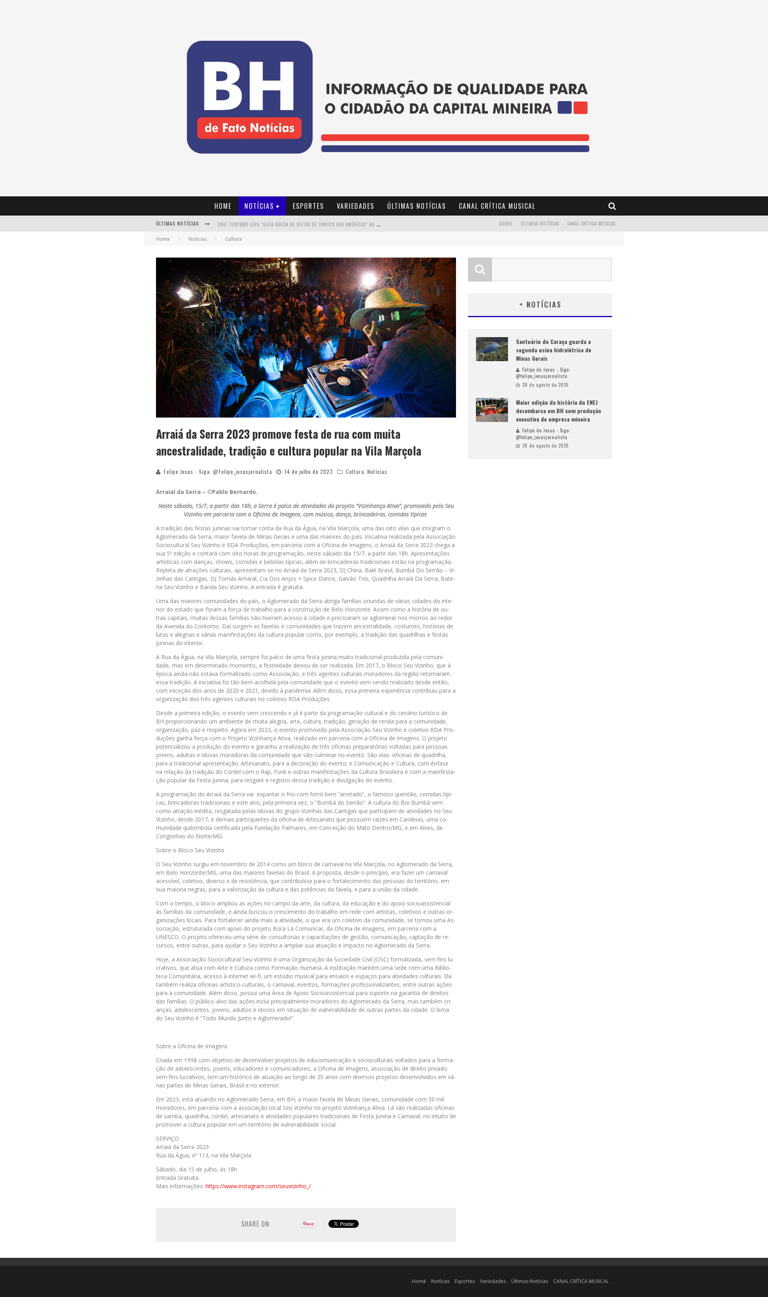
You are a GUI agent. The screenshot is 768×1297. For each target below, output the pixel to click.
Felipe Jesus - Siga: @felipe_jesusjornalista (218, 471)
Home (223, 206)
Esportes (308, 206)
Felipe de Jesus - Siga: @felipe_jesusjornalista (543, 373)
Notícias (259, 206)
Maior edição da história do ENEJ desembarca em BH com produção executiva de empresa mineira (558, 410)
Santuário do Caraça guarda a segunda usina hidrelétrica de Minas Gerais (553, 349)
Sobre (506, 223)
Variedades (355, 206)
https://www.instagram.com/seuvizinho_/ (258, 1186)
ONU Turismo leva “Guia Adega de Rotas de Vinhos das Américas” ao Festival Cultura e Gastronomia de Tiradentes (351, 221)
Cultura (355, 471)
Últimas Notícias (416, 206)
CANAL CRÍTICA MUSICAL (497, 206)
